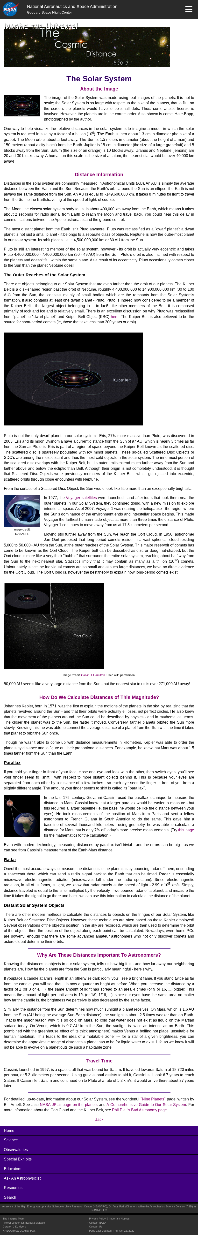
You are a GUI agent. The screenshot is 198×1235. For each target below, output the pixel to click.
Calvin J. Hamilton (93, 675)
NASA (95, 1210)
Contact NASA (97, 1222)
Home (9, 1131)
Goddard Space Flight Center (49, 12)
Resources (13, 1188)
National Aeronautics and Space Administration (72, 6)
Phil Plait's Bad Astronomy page (139, 1110)
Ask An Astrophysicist (22, 1178)
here (115, 317)
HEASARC (100, 1206)
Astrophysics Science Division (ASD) (171, 1206)
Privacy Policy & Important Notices (109, 1218)
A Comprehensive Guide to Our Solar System (146, 1105)
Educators (12, 1169)
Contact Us (95, 1226)
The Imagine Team (13, 1218)
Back (99, 1119)
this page (186, 830)
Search (10, 1197)
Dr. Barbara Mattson (33, 1222)
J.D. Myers (19, 1226)
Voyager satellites (81, 498)
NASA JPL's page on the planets (69, 1105)
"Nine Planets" (153, 1099)
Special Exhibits (18, 1159)
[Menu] (188, 9)
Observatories (16, 1150)
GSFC (103, 1210)
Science (11, 1140)
